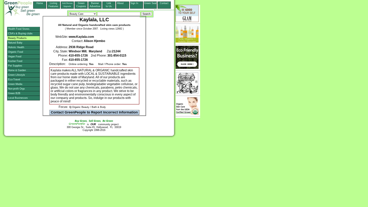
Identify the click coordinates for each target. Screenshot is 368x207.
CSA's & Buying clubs (20, 33)
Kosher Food (15, 61)
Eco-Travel (14, 79)
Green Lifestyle (16, 74)
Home (39, 3)
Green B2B (14, 93)
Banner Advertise (95, 5)
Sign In (136, 3)
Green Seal (150, 3)
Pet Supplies (15, 65)
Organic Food (15, 51)
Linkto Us (109, 5)
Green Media (15, 84)
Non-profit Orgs (16, 88)
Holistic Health (16, 47)
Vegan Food (14, 56)
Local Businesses (18, 97)
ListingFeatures (53, 5)
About (122, 3)
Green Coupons (81, 5)
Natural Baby (15, 42)
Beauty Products (17, 38)
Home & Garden (17, 70)
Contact (164, 5)
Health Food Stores (19, 28)
